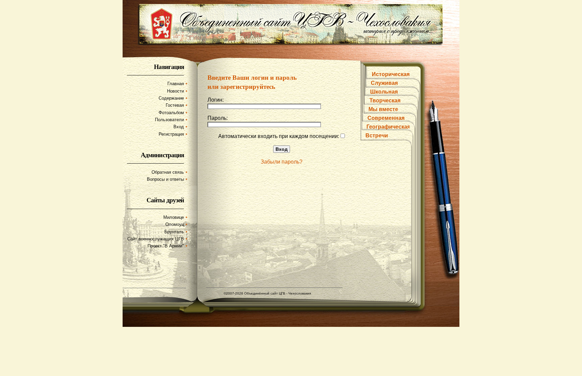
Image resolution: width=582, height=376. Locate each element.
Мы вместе (383, 109)
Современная (386, 118)
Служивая (384, 83)
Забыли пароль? (281, 162)
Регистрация (171, 134)
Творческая (384, 100)
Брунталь (174, 231)
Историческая (391, 74)
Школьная (384, 92)
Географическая (388, 127)
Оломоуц (174, 224)
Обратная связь (168, 172)
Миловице (173, 217)
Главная (175, 83)
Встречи (376, 135)
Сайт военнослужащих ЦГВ (155, 238)
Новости (175, 91)
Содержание (171, 98)
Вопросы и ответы (165, 179)
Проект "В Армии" (166, 245)
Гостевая (175, 105)
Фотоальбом (171, 112)
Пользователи (169, 119)
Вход (178, 126)
